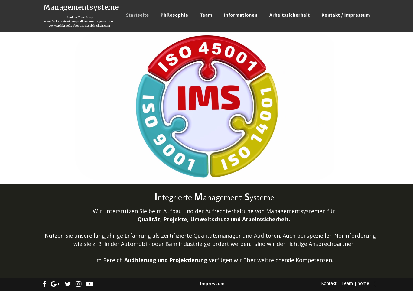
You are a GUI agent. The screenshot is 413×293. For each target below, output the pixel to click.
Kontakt (329, 283)
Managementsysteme (81, 7)
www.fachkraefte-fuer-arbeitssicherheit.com (79, 26)
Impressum (212, 283)
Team (347, 283)
